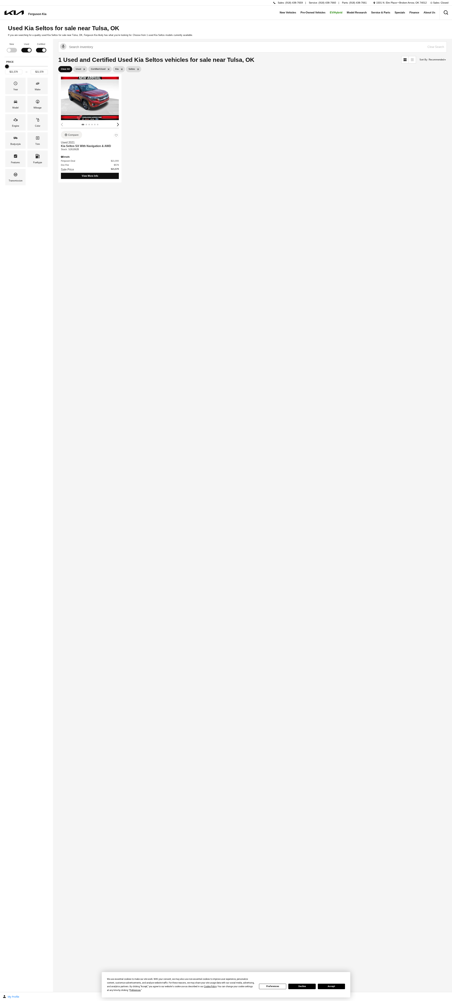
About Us (429, 12)
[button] (446, 12)
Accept (331, 986)
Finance (414, 12)
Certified (41, 44)
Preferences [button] (135, 990)
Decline (302, 986)
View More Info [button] (90, 176)
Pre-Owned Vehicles (313, 12)
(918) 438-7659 (294, 2)
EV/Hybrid (336, 12)
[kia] (14, 12)
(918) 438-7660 (327, 2)
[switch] (11, 47)
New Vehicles (288, 12)
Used (26, 44)
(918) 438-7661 (358, 2)
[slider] (7, 66)
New (12, 44)
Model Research (357, 12)
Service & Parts (380, 12)
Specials (400, 12)
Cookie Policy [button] (210, 986)
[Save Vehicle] (116, 135)
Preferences (272, 986)
